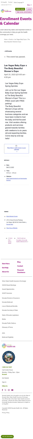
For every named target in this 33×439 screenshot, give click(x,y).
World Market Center (12, 216)
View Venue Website (11, 228)
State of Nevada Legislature (10, 315)
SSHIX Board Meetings (9, 285)
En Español (4, 2)
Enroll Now (20, 9)
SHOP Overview (7, 293)
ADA (3, 333)
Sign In (4, 382)
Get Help (5, 268)
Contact (10, 2)
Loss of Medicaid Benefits (9, 306)
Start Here (6, 264)
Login (29, 9)
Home (6, 39)
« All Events (8, 51)
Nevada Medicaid (7, 302)
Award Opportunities (8, 289)
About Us (5, 272)
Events (11, 39)
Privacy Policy (5, 412)
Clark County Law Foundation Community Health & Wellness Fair (21, 239)
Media (4, 319)
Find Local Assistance (24, 12)
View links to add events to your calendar (16, 148)
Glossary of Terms (7, 327)
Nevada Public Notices (9, 323)
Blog (19, 262)
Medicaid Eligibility (7, 337)
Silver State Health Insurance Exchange (14, 281)
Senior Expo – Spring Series (10, 240)
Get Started (5, 378)
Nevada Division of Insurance (11, 298)
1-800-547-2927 (7, 367)
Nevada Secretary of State (10, 310)
